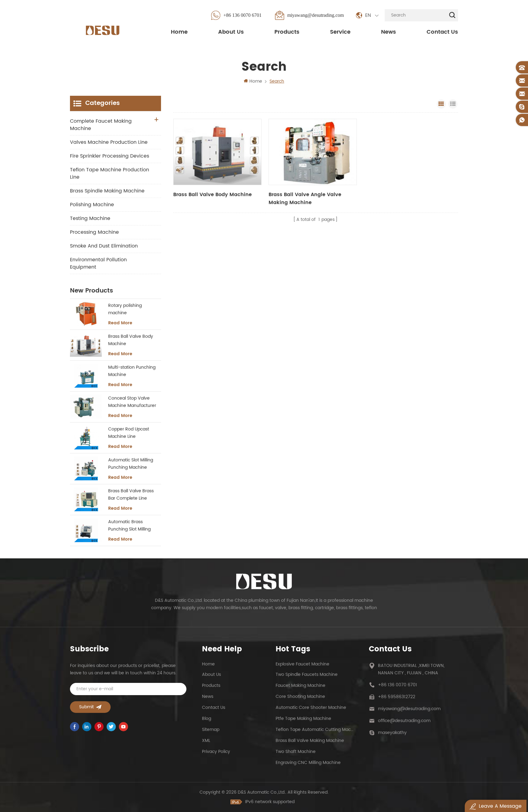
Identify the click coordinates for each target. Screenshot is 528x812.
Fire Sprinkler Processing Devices (109, 156)
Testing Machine (90, 218)
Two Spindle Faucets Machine (307, 674)
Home (179, 32)
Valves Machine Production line (109, 142)
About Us (231, 32)
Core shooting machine (300, 696)
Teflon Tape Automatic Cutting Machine (314, 729)
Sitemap (210, 729)
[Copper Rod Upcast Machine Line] (86, 437)
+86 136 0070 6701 (242, 15)
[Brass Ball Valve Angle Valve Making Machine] (313, 152)
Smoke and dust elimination (104, 246)
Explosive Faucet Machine (302, 664)
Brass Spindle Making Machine (107, 191)
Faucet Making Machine (300, 685)
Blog (206, 718)
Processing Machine (94, 232)
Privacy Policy (216, 751)
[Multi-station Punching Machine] (86, 376)
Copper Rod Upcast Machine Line (128, 433)
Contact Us (442, 32)
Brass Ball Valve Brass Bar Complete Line (131, 494)
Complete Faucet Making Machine (101, 124)
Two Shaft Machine (296, 751)
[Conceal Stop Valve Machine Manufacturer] (86, 407)
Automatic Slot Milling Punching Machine (130, 463)
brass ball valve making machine (310, 740)
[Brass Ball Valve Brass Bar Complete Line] (86, 499)
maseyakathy (392, 732)
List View (452, 104)
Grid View (441, 104)
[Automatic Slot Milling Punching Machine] (86, 468)
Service (340, 32)
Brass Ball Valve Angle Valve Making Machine (305, 199)
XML (206, 740)
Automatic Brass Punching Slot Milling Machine (129, 525)
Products (286, 32)
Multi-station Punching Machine (132, 371)
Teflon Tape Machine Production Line (109, 173)
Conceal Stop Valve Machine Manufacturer (132, 402)
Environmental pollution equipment (98, 263)
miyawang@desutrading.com (315, 15)
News (388, 32)
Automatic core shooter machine (311, 707)
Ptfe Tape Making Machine (303, 718)
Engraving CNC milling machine (308, 762)
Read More (120, 323)
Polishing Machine (92, 205)
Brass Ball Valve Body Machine (212, 195)
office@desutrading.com (404, 720)
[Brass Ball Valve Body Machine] (217, 152)
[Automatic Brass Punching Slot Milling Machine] (86, 530)
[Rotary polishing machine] (86, 314)
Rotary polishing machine (125, 309)
